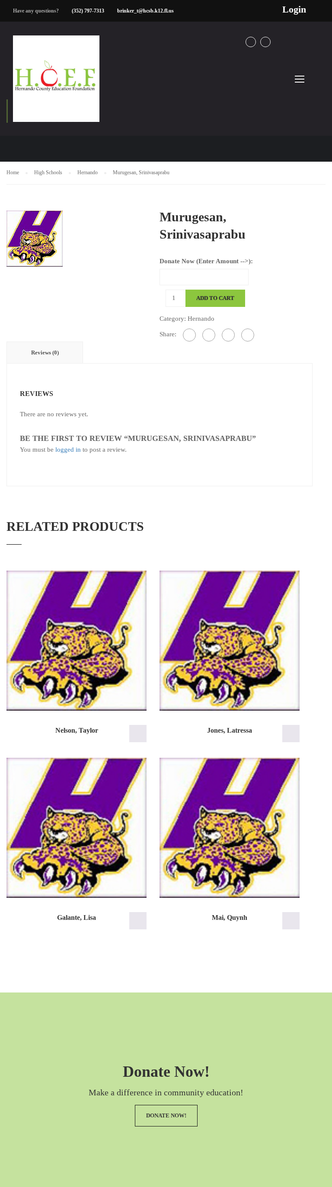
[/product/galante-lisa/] (76, 828)
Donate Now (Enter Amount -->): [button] (138, 733)
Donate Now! (166, 1115)
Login (294, 9)
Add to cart (215, 298)
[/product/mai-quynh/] (230, 828)
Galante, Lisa (76, 917)
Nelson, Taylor (76, 730)
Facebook (251, 42)
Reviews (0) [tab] (45, 352)
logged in (68, 449)
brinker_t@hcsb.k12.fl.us (145, 11)
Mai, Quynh (229, 917)
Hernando (87, 172)
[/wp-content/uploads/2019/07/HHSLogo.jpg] (34, 237)
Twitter (265, 42)
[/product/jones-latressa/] (230, 641)
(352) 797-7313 (88, 11)
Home (12, 172)
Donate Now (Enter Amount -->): (206, 261)
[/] (56, 85)
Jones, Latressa (229, 730)
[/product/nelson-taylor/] (76, 641)
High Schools (48, 172)
